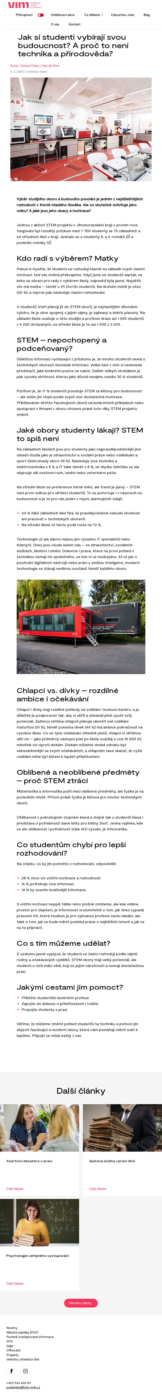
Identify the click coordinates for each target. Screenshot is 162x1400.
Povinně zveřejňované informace (30, 1337)
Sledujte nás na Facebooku (11, 1371)
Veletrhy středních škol (22, 1359)
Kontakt (75, 24)
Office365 (13, 1350)
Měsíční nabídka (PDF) (22, 1332)
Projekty (12, 1355)
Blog (147, 15)
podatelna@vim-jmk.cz (23, 1387)
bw (42, 15)
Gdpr (10, 1346)
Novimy (11, 1328)
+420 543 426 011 (18, 1383)
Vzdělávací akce (63, 15)
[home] (26, 5)
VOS (9, 1341)
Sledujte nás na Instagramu (25, 1371)
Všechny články (80, 1303)
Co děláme (90, 16)
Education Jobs (122, 15)
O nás (55, 24)
